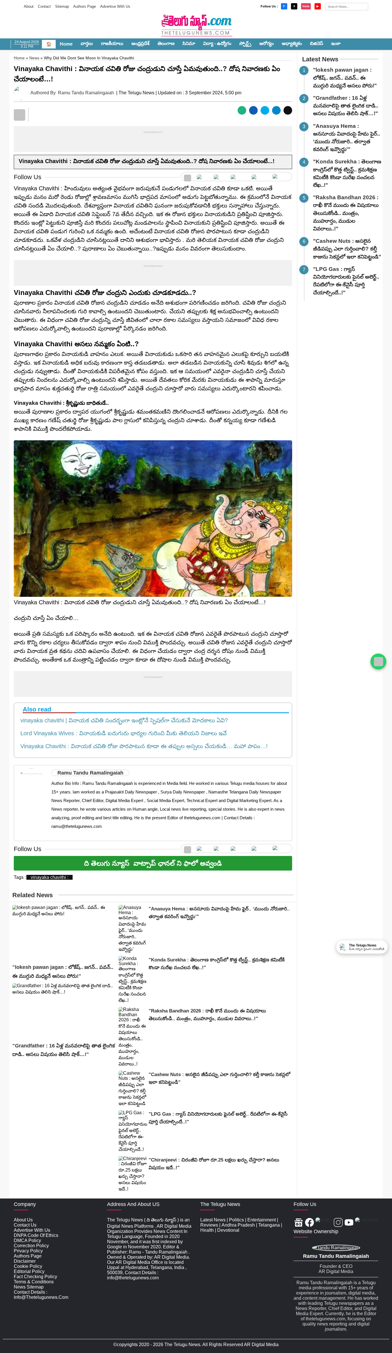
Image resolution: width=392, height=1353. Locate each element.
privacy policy (28, 1250)
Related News (32, 895)
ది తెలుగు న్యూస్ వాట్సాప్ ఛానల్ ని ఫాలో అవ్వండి (153, 863)
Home (66, 44)
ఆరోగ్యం (266, 43)
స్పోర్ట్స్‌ (245, 43)
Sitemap (62, 6)
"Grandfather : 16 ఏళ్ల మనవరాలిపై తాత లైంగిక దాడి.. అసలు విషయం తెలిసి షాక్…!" (345, 105)
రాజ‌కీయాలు (112, 43)
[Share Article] (242, 110)
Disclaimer (25, 1261)
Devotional (228, 1230)
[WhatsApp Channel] (378, 661)
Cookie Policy (28, 1266)
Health (207, 1230)
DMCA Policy (27, 1240)
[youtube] (259, 176)
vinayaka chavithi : (49, 877)
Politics (236, 1219)
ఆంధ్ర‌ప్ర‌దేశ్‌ (140, 43)
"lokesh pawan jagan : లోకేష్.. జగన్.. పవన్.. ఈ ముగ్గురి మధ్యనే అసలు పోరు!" (345, 77)
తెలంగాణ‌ (166, 43)
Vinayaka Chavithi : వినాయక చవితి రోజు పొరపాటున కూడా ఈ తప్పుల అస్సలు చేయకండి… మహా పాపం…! (142, 746)
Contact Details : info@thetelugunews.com (41, 1295)
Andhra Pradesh (238, 1225)
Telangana (269, 1225)
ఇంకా (336, 43)
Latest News (320, 59)
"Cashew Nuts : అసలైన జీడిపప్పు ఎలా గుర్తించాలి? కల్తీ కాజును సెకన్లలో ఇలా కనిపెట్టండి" (347, 248)
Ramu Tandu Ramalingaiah (86, 92)
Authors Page (84, 6)
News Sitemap (29, 1286)
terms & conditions (34, 1281)
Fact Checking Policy (35, 1276)
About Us (23, 1219)
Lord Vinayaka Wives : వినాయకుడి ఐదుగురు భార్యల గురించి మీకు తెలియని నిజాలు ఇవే (122, 733)
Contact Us (25, 1225)
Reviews (209, 1225)
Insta (305, 6)
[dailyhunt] (366, 1223)
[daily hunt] (280, 176)
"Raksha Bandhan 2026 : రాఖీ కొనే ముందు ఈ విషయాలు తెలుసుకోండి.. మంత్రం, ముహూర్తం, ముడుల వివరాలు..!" (346, 213)
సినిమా (189, 43)
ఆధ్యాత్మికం (292, 43)
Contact (44, 6)
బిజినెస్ (316, 43)
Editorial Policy (29, 1271)
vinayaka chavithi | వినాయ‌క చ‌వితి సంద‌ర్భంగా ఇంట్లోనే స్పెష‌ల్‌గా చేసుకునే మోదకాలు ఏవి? (122, 720)
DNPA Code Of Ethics (36, 1235)
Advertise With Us (115, 6)
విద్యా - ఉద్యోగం (217, 43)
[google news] (188, 176)
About (29, 6)
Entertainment (261, 1219)
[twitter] (219, 176)
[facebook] (202, 176)
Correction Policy (31, 1245)
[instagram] (238, 176)
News (34, 58)
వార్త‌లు (87, 43)
